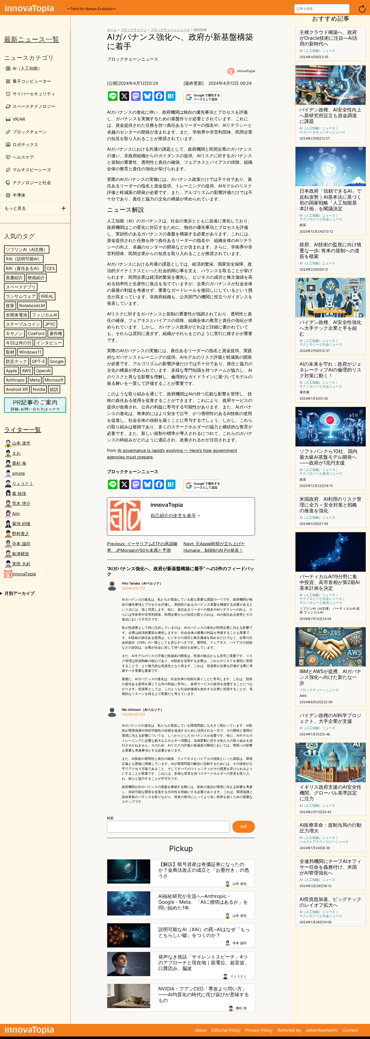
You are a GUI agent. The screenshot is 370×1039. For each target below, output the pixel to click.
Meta (35, 380)
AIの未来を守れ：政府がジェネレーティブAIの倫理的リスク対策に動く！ (330, 370)
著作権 (55, 333)
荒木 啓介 (21, 503)
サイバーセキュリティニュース (322, 132)
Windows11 (30, 351)
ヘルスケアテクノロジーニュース (324, 842)
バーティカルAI (344, 608)
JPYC (50, 323)
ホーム (112, 30)
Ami (16, 513)
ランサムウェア (21, 296)
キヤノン (14, 333)
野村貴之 (20, 533)
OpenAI (43, 370)
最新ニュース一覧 (31, 39)
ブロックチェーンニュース (170, 30)
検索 (110, 818)
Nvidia (39, 389)
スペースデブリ (21, 286)
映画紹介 (36, 277)
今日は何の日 (18, 342)
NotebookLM (32, 305)
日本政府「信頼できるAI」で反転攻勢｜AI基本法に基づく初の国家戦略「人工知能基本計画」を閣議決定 (330, 199)
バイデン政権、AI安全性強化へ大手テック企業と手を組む (330, 328)
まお (16, 453)
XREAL (47, 296)
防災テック (16, 361)
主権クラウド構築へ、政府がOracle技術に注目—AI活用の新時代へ (328, 38)
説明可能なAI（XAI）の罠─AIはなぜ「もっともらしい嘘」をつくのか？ (204, 932)
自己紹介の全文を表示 (173, 515)
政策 (10, 305)
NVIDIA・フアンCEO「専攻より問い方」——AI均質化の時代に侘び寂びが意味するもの (203, 994)
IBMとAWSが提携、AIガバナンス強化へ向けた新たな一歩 (330, 677)
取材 (10, 351)
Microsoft (54, 380)
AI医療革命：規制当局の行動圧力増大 (330, 828)
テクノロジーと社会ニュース (321, 219)
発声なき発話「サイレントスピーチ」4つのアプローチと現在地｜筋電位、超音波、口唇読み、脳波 (203, 962)
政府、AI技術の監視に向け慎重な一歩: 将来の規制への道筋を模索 (330, 250)
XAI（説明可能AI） (24, 258)
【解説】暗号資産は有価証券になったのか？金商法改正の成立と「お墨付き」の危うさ (203, 870)
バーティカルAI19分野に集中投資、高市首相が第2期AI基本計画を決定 (330, 582)
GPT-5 (38, 361)
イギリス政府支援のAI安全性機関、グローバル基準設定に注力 (330, 793)
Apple (11, 370)
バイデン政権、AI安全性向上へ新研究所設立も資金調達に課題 (330, 115)
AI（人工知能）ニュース (317, 51)
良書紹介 (14, 277)
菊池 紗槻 (21, 523)
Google (57, 361)
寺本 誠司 (21, 543)
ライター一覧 (22, 429)
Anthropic (15, 380)
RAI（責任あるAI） (24, 268)
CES (51, 268)
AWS (26, 370)
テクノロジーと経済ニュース (321, 473)
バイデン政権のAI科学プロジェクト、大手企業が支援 (330, 718)
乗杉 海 (19, 463)
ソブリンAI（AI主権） (27, 249)
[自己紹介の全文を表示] (199, 515)
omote (18, 473)
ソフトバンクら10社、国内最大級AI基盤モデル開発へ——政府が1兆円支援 (328, 457)
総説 (54, 389)
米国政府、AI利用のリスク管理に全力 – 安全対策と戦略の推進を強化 (330, 505)
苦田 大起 (21, 563)
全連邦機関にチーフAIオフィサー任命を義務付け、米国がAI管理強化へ (330, 867)
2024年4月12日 (133, 588)
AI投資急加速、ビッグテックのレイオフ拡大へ (330, 902)
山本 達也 (21, 443)
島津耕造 (20, 553)
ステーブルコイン (23, 323)
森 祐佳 (19, 493)
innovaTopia (24, 573)
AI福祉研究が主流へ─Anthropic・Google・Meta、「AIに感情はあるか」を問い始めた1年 (203, 902)
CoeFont (36, 333)
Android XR (17, 389)
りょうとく (22, 483)
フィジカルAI (44, 314)
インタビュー (49, 342)
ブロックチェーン (134, 30)
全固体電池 (16, 314)
